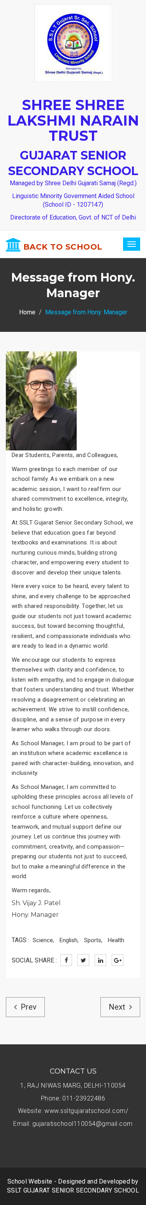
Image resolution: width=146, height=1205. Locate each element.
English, (69, 940)
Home (27, 312)
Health (116, 940)
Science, (43, 940)
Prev (29, 1007)
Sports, (93, 940)
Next (117, 1007)
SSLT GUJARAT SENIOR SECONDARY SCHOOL (73, 1190)
